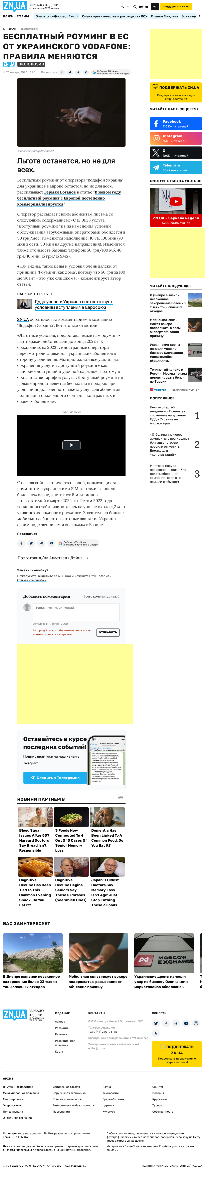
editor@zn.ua (96, 1048)
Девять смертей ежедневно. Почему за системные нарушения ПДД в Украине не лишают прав (168, 415)
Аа (155, 6)
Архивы (60, 1021)
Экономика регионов (17, 1118)
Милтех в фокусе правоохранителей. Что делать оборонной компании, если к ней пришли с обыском (168, 474)
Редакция (61, 1028)
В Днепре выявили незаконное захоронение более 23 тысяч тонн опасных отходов (168, 303)
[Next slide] (199, 16)
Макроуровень (13, 1099)
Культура (108, 1111)
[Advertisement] (75, 684)
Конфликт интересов (67, 1099)
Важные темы (16, 16)
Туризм (157, 1105)
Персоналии (61, 1111)
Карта (59, 1051)
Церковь (108, 1105)
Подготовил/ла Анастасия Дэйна (50, 557)
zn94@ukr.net (139, 1038)
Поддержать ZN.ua (176, 6)
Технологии (110, 1093)
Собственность (162, 1111)
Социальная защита (66, 1087)
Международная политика (21, 1093)
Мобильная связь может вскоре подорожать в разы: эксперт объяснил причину (165, 328)
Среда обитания (113, 1099)
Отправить (108, 632)
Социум (157, 1087)
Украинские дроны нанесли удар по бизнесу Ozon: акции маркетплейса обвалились (166, 353)
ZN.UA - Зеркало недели (176, 218)
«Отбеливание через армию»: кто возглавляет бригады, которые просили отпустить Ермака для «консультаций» (169, 444)
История (158, 1093)
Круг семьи (160, 1099)
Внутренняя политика (18, 1087)
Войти (143, 6)
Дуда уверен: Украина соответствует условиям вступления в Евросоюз (74, 304)
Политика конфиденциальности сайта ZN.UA (172, 1165)
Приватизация (13, 1111)
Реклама (61, 1034)
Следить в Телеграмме (58, 778)
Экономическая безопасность (73, 1105)
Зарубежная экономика (69, 1093)
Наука (106, 1087)
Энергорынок (12, 1105)
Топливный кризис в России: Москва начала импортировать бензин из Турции (168, 375)
